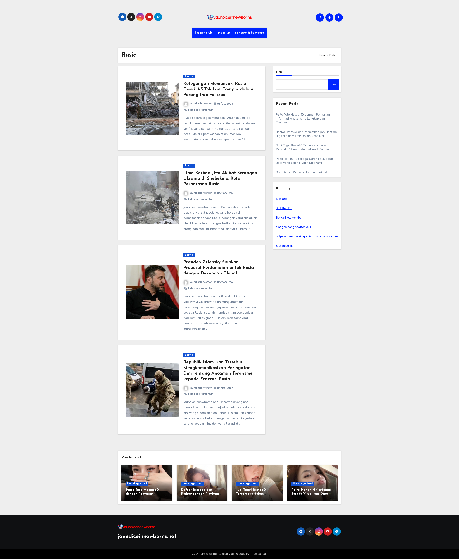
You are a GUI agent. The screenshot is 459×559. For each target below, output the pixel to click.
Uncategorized (137, 483)
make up (224, 32)
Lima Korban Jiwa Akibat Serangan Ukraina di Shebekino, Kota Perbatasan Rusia (220, 178)
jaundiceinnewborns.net (147, 536)
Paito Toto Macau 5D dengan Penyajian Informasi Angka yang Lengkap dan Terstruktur (303, 118)
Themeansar (258, 553)
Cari (280, 72)
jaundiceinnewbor (201, 103)
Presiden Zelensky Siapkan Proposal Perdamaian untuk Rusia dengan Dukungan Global (218, 268)
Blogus (240, 553)
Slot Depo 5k (284, 245)
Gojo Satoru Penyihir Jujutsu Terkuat (301, 172)
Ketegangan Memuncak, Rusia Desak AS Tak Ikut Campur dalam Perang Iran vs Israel (218, 89)
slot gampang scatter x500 (294, 227)
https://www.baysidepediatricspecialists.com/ (307, 236)
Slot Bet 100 (284, 208)
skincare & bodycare (249, 32)
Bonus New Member (289, 217)
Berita (189, 76)
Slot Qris (281, 198)
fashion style (204, 32)
